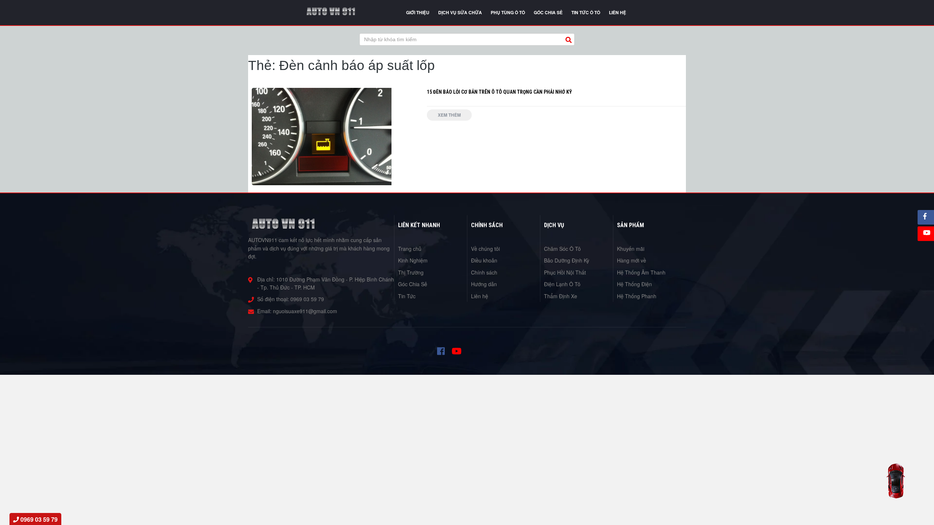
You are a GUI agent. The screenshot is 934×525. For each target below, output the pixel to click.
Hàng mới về (631, 260)
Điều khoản (484, 260)
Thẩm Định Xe (560, 296)
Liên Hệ (617, 12)
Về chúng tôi (485, 248)
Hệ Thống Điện (634, 284)
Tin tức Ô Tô (585, 12)
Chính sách (484, 272)
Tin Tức (407, 296)
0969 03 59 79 (307, 299)
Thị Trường (411, 272)
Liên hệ (479, 296)
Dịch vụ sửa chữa (460, 12)
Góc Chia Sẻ (412, 284)
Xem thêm (449, 115)
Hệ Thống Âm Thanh (641, 272)
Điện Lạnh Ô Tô (562, 284)
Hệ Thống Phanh (636, 296)
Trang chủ (409, 248)
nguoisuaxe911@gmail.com (305, 311)
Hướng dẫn (484, 284)
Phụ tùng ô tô (508, 12)
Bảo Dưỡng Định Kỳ (566, 260)
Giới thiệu (417, 12)
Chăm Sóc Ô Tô (562, 248)
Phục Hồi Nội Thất (565, 272)
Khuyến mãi (630, 248)
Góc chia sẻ (548, 12)
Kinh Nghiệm (413, 260)
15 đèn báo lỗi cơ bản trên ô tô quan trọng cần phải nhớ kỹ (499, 92)
